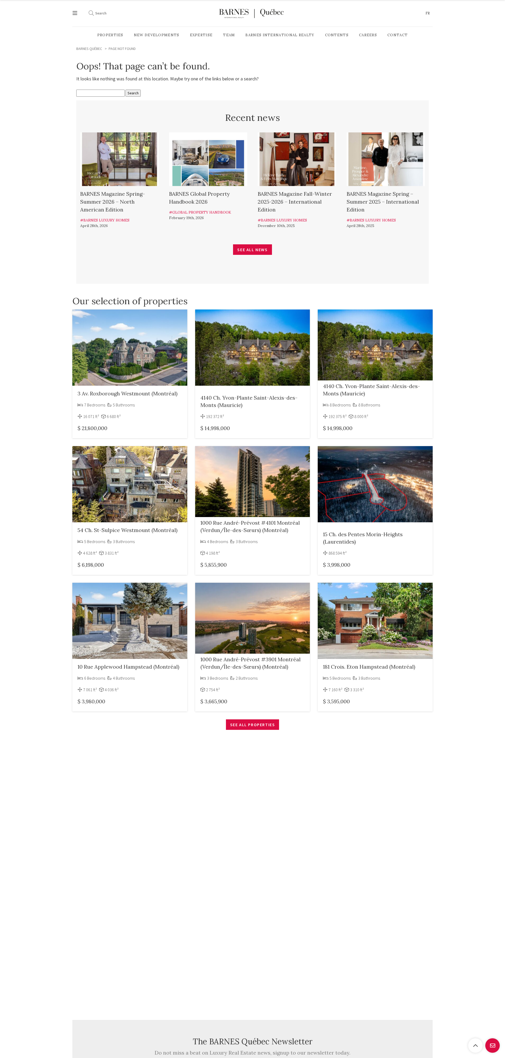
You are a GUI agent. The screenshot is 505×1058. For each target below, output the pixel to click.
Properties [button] (110, 35)
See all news (252, 249)
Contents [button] (337, 35)
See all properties (252, 724)
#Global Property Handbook (200, 212)
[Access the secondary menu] (77, 13)
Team (229, 35)
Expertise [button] (201, 35)
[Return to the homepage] (251, 13)
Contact (397, 35)
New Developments (156, 35)
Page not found (122, 48)
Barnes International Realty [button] (279, 35)
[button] (427, 13)
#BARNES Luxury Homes (104, 220)
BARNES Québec (89, 48)
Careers (368, 35)
